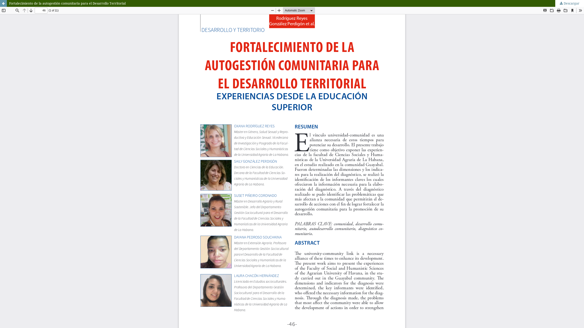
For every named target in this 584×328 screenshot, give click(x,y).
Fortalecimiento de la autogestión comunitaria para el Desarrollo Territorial (67, 3)
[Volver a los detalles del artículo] (3, 3)
